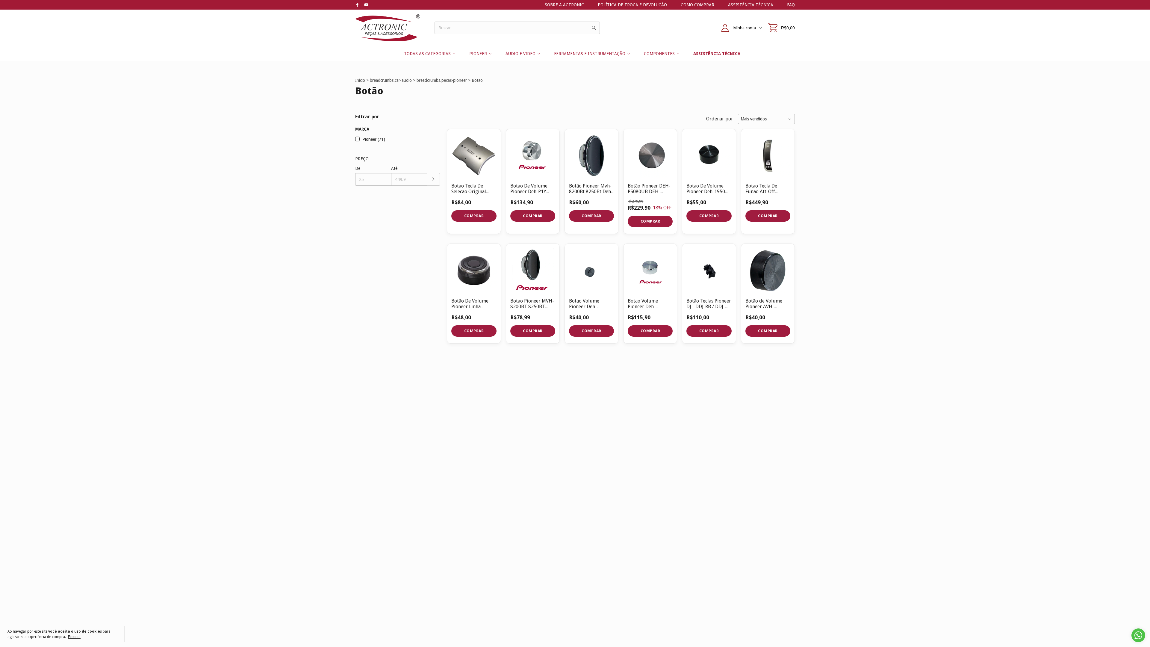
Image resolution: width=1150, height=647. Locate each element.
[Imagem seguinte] (663, 152)
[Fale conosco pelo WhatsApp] (1138, 635)
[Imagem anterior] (636, 152)
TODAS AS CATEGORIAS (427, 53)
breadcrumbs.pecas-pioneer (442, 80)
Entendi (74, 637)
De (357, 168)
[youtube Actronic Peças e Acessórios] (366, 4)
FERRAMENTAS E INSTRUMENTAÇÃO (589, 53)
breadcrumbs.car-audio (391, 80)
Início (360, 80)
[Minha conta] (725, 27)
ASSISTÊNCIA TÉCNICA (750, 4)
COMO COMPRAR (697, 4)
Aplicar (433, 179)
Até (394, 168)
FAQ (791, 4)
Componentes (659, 53)
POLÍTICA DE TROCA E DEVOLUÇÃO (632, 4)
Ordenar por (719, 119)
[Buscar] (594, 28)
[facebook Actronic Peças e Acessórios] (357, 4)
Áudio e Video (520, 53)
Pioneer (478, 53)
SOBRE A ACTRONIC (564, 4)
